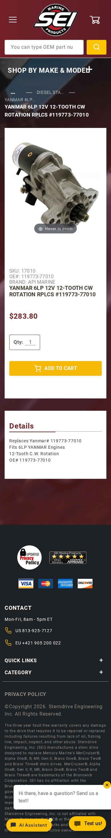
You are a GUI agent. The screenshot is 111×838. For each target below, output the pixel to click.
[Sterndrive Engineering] (55, 19)
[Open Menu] (13, 20)
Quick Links (21, 660)
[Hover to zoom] (55, 186)
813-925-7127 (37, 630)
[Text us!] (87, 825)
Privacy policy (25, 694)
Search (96, 47)
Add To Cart (60, 368)
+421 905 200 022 (41, 642)
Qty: (18, 342)
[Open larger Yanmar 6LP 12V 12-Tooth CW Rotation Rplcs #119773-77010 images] (55, 186)
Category (18, 672)
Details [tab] (21, 426)
